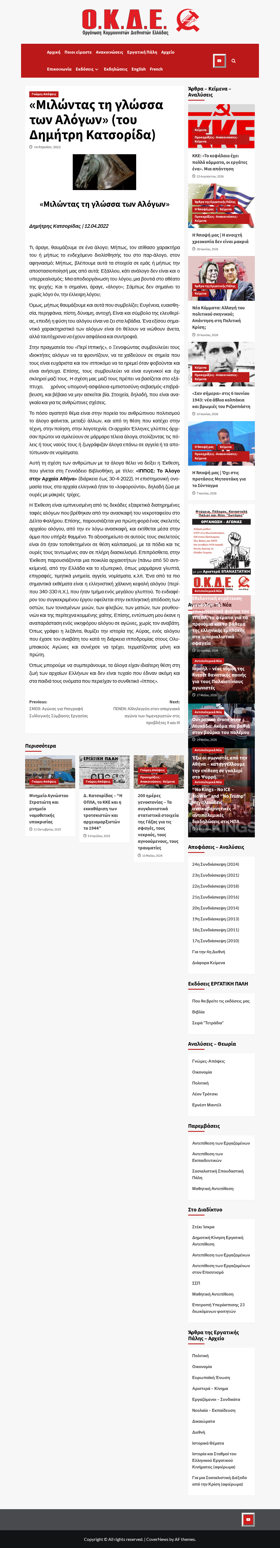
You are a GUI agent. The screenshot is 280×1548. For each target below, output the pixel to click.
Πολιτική (200, 1082)
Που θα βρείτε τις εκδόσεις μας (221, 1000)
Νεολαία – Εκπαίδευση (213, 1410)
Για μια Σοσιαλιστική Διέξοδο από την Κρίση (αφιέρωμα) (219, 1480)
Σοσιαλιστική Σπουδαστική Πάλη (218, 1174)
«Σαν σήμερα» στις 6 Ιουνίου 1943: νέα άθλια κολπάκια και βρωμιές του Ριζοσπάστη (221, 400)
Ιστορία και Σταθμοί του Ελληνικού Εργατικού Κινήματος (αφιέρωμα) (214, 1460)
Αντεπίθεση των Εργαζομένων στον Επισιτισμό (221, 1269)
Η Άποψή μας (204, 209)
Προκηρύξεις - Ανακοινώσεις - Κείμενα (157, 779)
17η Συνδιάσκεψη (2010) (215, 940)
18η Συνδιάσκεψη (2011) (215, 929)
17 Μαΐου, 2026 (207, 695)
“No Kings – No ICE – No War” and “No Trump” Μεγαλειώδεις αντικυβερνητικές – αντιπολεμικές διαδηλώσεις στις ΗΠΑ (219, 805)
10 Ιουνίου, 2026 (207, 414)
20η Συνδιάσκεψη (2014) (215, 907)
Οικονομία (202, 1071)
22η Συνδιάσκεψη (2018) (215, 886)
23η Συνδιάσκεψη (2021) (215, 875)
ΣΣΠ (196, 1283)
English (139, 69)
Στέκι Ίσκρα (203, 1226)
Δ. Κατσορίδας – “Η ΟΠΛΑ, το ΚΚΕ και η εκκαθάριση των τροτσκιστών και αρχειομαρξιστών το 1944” (102, 812)
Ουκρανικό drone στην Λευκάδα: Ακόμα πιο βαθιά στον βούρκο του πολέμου (221, 726)
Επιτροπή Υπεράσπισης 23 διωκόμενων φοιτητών (218, 1308)
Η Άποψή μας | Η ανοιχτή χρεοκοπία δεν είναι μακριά (220, 238)
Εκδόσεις (85, 69)
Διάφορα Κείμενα (208, 962)
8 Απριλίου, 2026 (208, 829)
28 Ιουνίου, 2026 (207, 249)
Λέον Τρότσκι (205, 1093)
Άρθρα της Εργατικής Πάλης (215, 202)
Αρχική (53, 52)
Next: (146, 712)
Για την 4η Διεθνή (208, 951)
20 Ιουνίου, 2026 (207, 335)
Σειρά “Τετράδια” (208, 1022)
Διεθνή (198, 1432)
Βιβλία (198, 1011)
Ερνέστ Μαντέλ (206, 1104)
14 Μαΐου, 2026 (207, 739)
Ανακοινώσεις (109, 52)
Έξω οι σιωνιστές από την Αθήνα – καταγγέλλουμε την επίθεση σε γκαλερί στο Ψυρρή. (219, 767)
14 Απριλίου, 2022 (47, 147)
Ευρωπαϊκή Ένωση (211, 1377)
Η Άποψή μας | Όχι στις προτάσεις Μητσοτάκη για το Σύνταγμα (219, 479)
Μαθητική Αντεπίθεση (213, 1188)
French (156, 69)
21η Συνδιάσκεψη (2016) (215, 896)
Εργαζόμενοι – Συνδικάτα (216, 1399)
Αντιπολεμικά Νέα (208, 591)
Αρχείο (167, 52)
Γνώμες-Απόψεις (44, 94)
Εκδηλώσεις (115, 69)
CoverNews (157, 1539)
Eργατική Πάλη (142, 52)
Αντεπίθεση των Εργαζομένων (221, 1143)
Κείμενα (200, 130)
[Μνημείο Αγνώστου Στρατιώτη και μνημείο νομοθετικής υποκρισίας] (50, 772)
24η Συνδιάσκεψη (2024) (215, 864)
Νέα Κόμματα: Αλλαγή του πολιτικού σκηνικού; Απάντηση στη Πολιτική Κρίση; (218, 318)
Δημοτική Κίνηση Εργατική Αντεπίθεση (217, 1240)
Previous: (58, 709)
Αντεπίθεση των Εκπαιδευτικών (207, 1157)
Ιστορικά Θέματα (208, 1443)
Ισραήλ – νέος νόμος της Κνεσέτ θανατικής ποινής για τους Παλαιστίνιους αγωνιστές (219, 678)
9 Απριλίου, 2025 (99, 836)
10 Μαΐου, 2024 (152, 855)
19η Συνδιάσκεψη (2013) (215, 918)
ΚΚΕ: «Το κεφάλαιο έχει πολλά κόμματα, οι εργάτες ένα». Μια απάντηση (219, 162)
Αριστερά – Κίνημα (210, 1388)
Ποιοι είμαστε (78, 52)
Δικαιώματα (203, 1421)
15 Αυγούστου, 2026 (210, 176)
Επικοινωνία (59, 69)
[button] (233, 61)
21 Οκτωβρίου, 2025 (47, 829)
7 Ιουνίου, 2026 (207, 493)
